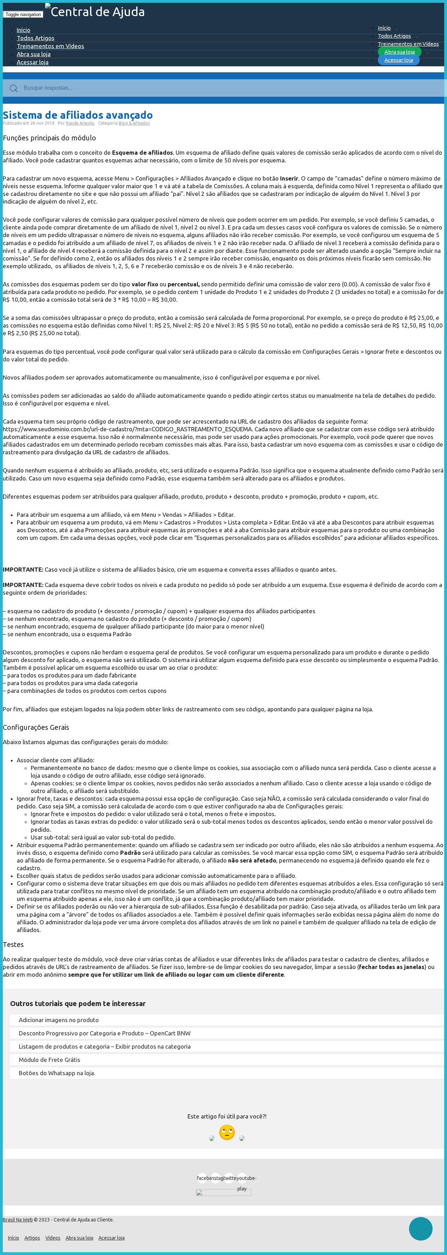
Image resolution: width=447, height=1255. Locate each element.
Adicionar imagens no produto (59, 1020)
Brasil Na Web (18, 1220)
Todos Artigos (394, 36)
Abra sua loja (399, 52)
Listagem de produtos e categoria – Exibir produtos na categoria (105, 1046)
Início (384, 28)
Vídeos (52, 1238)
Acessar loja (398, 60)
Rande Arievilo (80, 123)
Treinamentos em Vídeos (408, 44)
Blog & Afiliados (134, 123)
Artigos (32, 1238)
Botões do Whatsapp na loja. (57, 1073)
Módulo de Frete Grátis (49, 1059)
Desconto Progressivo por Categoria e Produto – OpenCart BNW (105, 1033)
